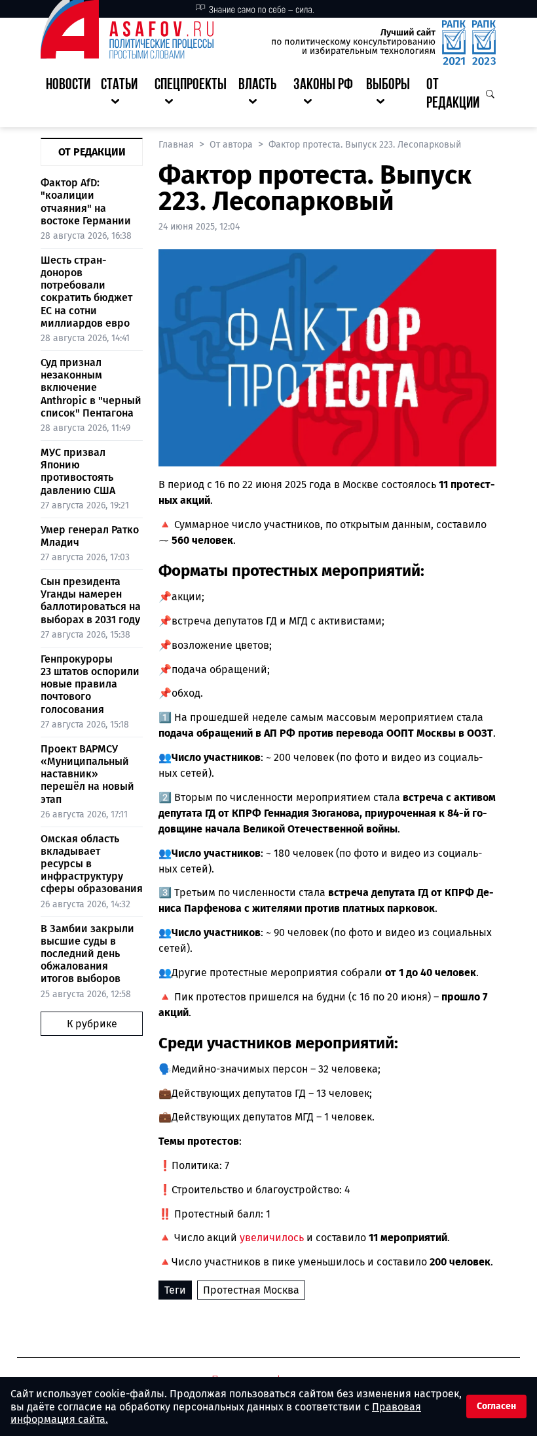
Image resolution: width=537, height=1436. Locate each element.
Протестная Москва (251, 1290)
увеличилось (272, 1237)
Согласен (496, 1406)
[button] (122, 95)
